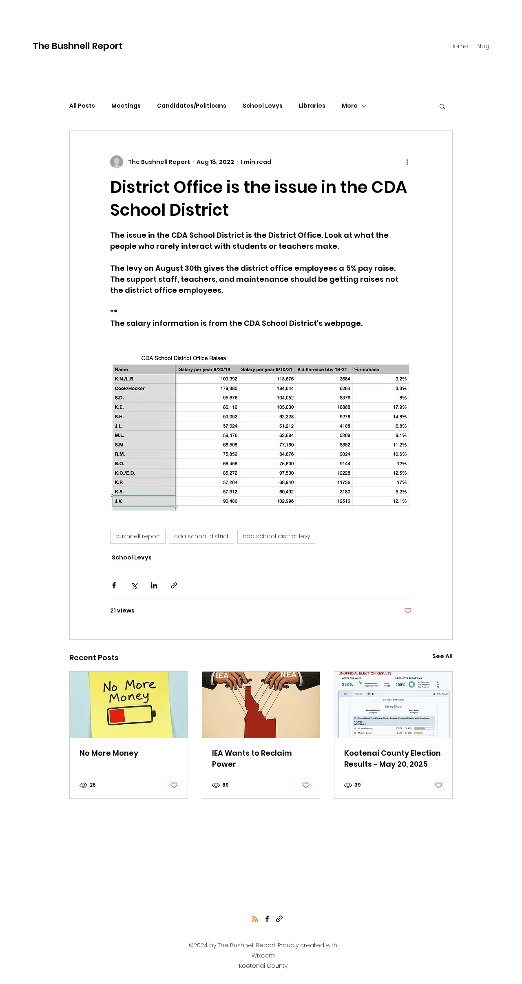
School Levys (263, 106)
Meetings (126, 106)
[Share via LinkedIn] (154, 585)
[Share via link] (174, 585)
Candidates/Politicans (191, 106)
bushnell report (137, 536)
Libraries (312, 106)
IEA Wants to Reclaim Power (252, 758)
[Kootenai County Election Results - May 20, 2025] (393, 705)
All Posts (82, 106)
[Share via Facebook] (114, 585)
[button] (442, 106)
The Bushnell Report (78, 46)
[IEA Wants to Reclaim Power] (261, 705)
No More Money (109, 753)
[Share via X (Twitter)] (134, 585)
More (350, 106)
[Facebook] (267, 919)
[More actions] (407, 162)
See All (442, 656)
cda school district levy (276, 536)
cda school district (201, 536)
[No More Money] (129, 705)
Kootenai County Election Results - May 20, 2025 (392, 758)
